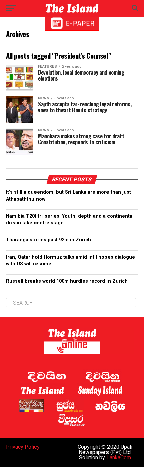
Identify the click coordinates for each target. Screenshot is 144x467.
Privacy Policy (23, 447)
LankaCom (118, 457)
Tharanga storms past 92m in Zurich (48, 240)
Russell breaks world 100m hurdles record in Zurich (67, 281)
